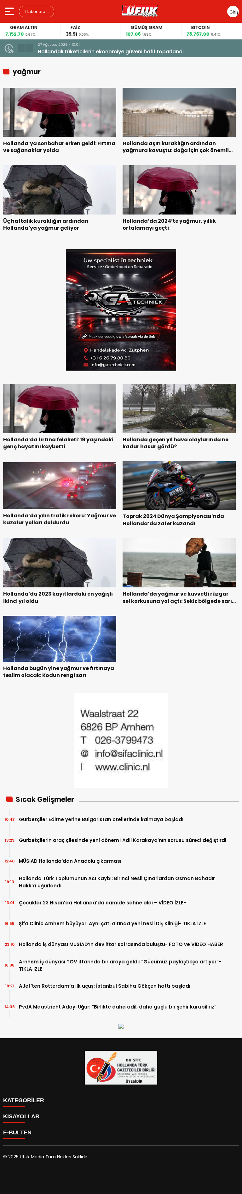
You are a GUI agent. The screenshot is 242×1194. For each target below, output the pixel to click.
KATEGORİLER (23, 1100)
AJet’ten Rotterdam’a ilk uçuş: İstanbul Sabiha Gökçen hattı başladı (104, 986)
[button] (21, 48)
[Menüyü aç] (10, 11)
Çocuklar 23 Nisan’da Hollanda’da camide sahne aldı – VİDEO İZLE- (102, 902)
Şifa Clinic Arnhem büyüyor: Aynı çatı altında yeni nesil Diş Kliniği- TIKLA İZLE (112, 923)
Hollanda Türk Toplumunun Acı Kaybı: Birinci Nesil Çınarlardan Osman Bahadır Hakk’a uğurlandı (117, 882)
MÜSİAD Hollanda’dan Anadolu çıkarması (70, 861)
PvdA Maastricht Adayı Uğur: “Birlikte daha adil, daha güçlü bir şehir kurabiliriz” (117, 1006)
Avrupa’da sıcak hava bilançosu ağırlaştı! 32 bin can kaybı (112, 51)
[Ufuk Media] (140, 11)
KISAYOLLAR (21, 1116)
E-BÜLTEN (17, 1132)
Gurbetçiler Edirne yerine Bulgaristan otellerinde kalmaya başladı (101, 819)
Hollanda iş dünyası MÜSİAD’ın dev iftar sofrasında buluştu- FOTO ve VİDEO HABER (121, 944)
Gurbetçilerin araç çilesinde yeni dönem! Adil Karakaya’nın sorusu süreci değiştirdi (122, 840)
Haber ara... (36, 11)
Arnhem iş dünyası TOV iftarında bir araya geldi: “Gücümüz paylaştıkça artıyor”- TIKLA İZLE (120, 965)
